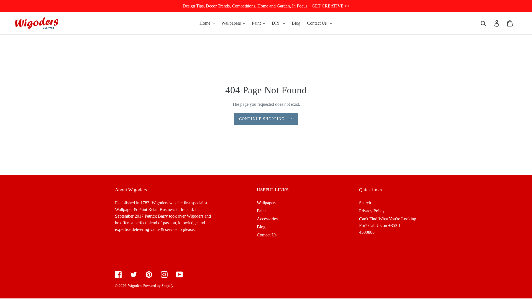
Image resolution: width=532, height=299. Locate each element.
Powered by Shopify (158, 285)
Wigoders (135, 285)
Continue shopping (262, 119)
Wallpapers (266, 202)
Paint (261, 210)
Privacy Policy (372, 210)
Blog (261, 227)
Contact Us (267, 235)
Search (365, 202)
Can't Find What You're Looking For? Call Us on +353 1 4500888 (387, 225)
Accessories (267, 218)
